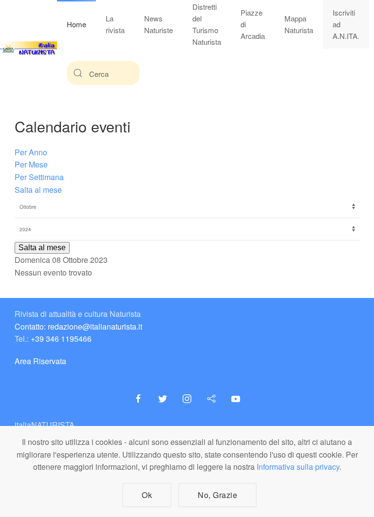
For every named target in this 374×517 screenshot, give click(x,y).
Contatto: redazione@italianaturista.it (78, 326)
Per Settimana (39, 177)
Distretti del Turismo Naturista (206, 24)
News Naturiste (158, 24)
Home (76, 24)
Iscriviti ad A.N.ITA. (346, 24)
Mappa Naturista (298, 24)
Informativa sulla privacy (298, 466)
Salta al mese (38, 189)
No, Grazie (217, 494)
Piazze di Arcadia (253, 24)
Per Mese (31, 164)
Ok (147, 494)
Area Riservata (40, 361)
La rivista (115, 24)
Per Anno (31, 152)
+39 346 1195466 (61, 338)
